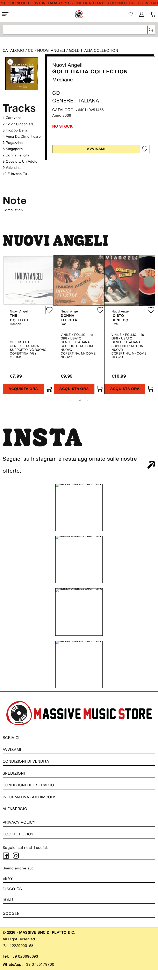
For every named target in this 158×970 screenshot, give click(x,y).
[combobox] (79, 29)
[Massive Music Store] (79, 14)
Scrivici (11, 737)
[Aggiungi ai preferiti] (145, 149)
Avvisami (96, 149)
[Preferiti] (131, 14)
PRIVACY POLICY (19, 822)
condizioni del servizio (28, 785)
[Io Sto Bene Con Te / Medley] (130, 280)
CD (31, 50)
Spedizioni (14, 773)
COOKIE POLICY (18, 834)
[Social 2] (16, 855)
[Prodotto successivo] (87, 400)
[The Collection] (28, 280)
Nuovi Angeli (67, 65)
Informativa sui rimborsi (30, 797)
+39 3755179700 (39, 964)
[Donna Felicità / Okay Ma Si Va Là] (79, 280)
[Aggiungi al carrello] (48, 389)
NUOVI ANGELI (51, 50)
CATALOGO (13, 50)
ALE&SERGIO (15, 808)
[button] (5, 14)
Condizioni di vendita (26, 761)
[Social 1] (6, 855)
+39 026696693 (24, 956)
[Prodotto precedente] (70, 400)
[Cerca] (151, 30)
